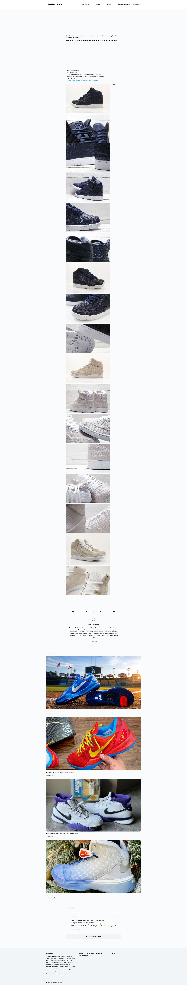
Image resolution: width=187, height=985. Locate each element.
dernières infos (85, 4)
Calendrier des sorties (124, 4)
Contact (81, 953)
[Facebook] (73, 611)
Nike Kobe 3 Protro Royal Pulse (52, 894)
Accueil (68, 36)
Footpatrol (114, 86)
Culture (98, 4)
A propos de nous (89, 953)
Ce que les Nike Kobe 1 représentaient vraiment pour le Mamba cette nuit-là (62, 833)
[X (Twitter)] (87, 611)
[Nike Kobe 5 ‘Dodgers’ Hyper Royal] (93, 682)
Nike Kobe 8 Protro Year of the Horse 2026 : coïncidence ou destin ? (60, 772)
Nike (93, 36)
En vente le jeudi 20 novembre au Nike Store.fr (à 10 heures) (82, 80)
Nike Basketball (100, 36)
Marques (109, 4)
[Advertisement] (93, 19)
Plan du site (99, 953)
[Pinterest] (100, 611)
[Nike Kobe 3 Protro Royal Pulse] (93, 866)
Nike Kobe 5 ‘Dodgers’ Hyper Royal (53, 711)
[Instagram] (116, 953)
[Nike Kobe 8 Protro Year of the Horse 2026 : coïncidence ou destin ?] (93, 743)
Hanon (113, 88)
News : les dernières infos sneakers (81, 36)
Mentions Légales (83, 955)
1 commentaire (80, 44)
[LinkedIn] (114, 611)
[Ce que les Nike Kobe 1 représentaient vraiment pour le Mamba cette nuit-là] (93, 805)
